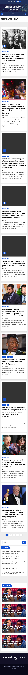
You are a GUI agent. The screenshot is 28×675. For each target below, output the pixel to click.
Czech (5, 624)
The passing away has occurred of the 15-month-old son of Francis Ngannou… (13, 362)
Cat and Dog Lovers (14, 7)
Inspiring (4, 51)
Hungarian (6, 608)
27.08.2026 (7, 599)
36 (17, 535)
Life (8, 51)
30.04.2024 (5, 63)
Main (14, 671)
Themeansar (13, 668)
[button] (23, 14)
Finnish (5, 639)
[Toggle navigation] (13, 14)
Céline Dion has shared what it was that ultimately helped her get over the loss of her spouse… (14, 263)
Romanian (5, 593)
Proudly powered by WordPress (10, 666)
